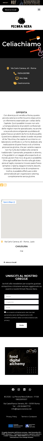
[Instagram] (18, 389)
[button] (39, 9)
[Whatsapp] (30, 389)
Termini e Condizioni (29, 417)
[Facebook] (13, 389)
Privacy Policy (11, 417)
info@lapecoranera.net (21, 409)
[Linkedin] (24, 389)
